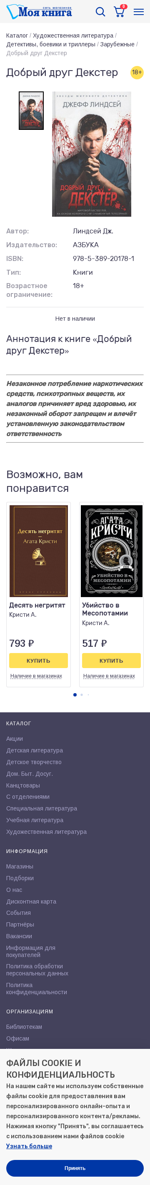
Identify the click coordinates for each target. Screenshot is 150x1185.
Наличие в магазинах (36, 676)
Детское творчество (34, 762)
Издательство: (31, 245)
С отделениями (28, 796)
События (18, 912)
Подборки (20, 878)
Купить (38, 661)
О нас (14, 889)
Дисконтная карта (31, 901)
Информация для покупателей (30, 951)
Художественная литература (73, 35)
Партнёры (20, 924)
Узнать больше (29, 1146)
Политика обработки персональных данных (37, 970)
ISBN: (14, 259)
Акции (14, 738)
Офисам (17, 1038)
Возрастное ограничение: (29, 290)
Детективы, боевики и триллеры (50, 44)
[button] (75, 694)
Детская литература (34, 750)
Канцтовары (23, 785)
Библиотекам (24, 1026)
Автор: (17, 231)
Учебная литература (34, 820)
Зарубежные (117, 44)
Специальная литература (41, 808)
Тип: (13, 272)
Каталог (17, 35)
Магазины (19, 866)
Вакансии (19, 936)
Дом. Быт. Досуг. (29, 773)
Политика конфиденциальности (36, 988)
